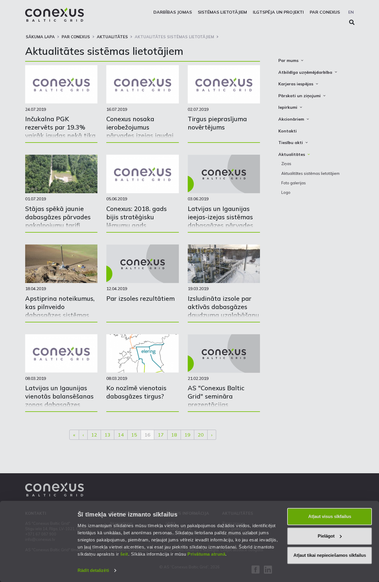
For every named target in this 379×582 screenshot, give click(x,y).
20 (201, 435)
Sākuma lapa (40, 36)
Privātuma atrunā (206, 554)
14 (121, 435)
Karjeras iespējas (295, 84)
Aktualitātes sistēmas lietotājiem (174, 36)
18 (174, 435)
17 (161, 435)
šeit (124, 554)
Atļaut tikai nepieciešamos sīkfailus (329, 555)
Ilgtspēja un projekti (278, 12)
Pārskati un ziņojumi (299, 95)
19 (187, 435)
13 (107, 435)
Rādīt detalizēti (93, 570)
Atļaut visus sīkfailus (329, 516)
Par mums (288, 60)
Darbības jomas (172, 12)
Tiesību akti (290, 142)
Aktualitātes (112, 36)
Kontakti (287, 131)
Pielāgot (326, 535)
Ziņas (286, 163)
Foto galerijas (293, 182)
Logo (285, 192)
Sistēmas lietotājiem (222, 12)
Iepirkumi (287, 107)
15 (134, 435)
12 (94, 435)
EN (351, 12)
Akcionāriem (291, 119)
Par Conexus (325, 12)
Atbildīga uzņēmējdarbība (305, 72)
